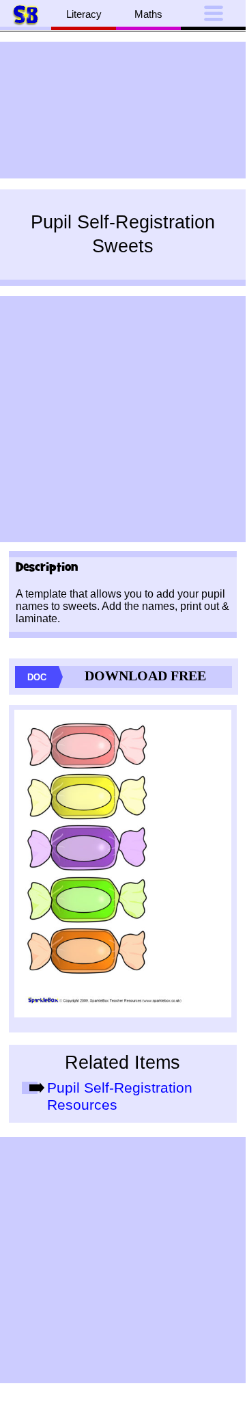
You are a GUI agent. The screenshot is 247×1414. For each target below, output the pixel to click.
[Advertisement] (123, 110)
